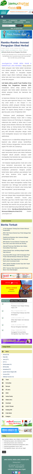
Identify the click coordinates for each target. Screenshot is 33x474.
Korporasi (23, 20)
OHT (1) (5, 362)
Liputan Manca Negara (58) (9, 372)
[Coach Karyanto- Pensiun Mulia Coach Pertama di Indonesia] (16, 14)
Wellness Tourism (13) (8, 376)
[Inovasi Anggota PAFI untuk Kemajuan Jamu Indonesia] (16, 432)
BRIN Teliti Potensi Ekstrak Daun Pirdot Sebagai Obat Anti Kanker (17, 234)
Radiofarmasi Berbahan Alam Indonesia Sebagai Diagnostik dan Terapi (15, 238)
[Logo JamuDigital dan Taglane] (14, 9)
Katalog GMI (9, 409)
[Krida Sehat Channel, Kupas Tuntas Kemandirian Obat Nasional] (16, 278)
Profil (4, 20)
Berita (7, 351)
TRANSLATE (28, 25)
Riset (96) (5, 357)
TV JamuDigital (13, 20)
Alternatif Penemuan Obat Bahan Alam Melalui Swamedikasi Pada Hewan (15, 247)
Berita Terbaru (14, 301)
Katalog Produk (7, 22)
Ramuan (8, 386)
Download (8, 403)
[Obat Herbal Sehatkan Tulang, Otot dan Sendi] (16, 426)
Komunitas (8, 383)
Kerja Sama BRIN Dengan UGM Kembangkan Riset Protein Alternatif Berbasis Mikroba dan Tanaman (16, 255)
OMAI (7, 393)
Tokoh (7, 379)
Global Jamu (9, 399)
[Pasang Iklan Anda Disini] (16, 343)
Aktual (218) (6, 354)
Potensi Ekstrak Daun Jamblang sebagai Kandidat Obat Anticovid (16, 251)
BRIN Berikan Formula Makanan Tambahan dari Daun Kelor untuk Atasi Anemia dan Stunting (15, 242)
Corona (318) (6, 374)
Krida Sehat (9, 413)
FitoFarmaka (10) (7, 364)
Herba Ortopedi (18, 22)
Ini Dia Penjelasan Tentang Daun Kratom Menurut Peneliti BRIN (16, 229)
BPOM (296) (6, 367)
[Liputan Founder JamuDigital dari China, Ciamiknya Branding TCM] (16, 297)
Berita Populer (5, 301)
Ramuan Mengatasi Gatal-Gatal (19, 327)
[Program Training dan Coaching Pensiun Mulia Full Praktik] (16, 38)
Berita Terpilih (22, 301)
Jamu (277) (6, 359)
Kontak (28, 22)
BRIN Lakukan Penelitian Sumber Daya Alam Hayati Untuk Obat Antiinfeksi (16, 264)
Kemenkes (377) (7, 369)
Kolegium (8, 416)
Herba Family (9, 396)
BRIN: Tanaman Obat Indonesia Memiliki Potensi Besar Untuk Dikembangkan (15, 269)
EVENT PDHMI (9, 406)
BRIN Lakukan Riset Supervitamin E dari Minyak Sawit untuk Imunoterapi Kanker (15, 260)
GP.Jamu (8, 389)
